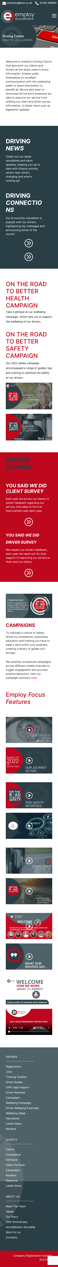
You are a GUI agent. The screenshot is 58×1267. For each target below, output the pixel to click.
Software (11, 1159)
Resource (12, 1180)
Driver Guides (14, 1082)
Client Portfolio (15, 1165)
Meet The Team (16, 1206)
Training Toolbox (16, 1076)
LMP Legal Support (18, 1087)
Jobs (9, 1071)
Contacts (11, 1237)
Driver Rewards (15, 1092)
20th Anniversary (17, 1221)
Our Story (12, 1216)
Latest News (14, 1123)
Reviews (11, 1128)
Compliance (13, 1154)
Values (10, 1211)
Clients (10, 1149)
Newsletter (13, 1118)
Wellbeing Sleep (15, 1113)
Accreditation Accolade (20, 1227)
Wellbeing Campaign (18, 1102)
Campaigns (13, 1097)
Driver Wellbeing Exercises (22, 1108)
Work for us (13, 1232)
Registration (13, 1066)
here (34, 677)
